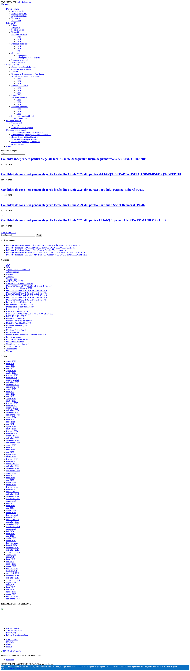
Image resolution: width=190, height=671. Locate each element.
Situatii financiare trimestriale (18, 344)
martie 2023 (11, 457)
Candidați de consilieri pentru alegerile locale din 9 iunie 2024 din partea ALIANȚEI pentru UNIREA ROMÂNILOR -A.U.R (84, 220)
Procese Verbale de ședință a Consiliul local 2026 (26, 335)
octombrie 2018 (12, 578)
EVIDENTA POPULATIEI (17, 311)
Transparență (16, 123)
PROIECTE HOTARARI (17, 339)
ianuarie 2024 (11, 433)
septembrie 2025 (13, 387)
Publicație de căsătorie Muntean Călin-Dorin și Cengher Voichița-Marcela (36, 250)
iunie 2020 (10, 533)
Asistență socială (18, 62)
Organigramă (22, 55)
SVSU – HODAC (13, 346)
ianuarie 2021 (11, 517)
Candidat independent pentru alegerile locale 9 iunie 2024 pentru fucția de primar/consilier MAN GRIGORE (73, 159)
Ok (5, 669)
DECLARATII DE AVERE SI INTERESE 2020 (26, 290)
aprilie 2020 (11, 538)
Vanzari (9, 351)
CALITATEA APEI (14, 281)
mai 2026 (10, 368)
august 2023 (11, 445)
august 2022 (11, 473)
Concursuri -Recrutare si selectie (19, 283)
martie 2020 (11, 540)
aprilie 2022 (11, 482)
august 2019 (11, 554)
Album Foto (16, 20)
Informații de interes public (22, 128)
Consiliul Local (12, 65)
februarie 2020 (12, 543)
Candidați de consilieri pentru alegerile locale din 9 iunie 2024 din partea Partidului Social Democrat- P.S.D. (73, 205)
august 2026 (11, 361)
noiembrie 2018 (12, 575)
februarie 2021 (12, 515)
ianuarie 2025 (11, 405)
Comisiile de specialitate (21, 69)
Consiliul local (12, 639)
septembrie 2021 (13, 499)
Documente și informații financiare (25, 141)
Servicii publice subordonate (28, 58)
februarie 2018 (12, 596)
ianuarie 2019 (11, 571)
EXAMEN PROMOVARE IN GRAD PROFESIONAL (29, 314)
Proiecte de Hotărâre (19, 86)
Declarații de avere (19, 34)
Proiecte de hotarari (14, 337)
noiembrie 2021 (12, 494)
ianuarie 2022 (11, 489)
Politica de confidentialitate (17, 635)
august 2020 (11, 529)
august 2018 (11, 582)
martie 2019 (11, 566)
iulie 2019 (10, 557)
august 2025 (11, 389)
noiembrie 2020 (12, 522)
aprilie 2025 (11, 398)
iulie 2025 (10, 391)
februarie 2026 (12, 375)
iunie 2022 (10, 478)
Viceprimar (15, 27)
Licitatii (9, 328)
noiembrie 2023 (12, 438)
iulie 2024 (10, 419)
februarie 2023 (12, 459)
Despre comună (12, 9)
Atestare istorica (17, 11)
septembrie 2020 (13, 526)
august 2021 (11, 501)
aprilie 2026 (11, 370)
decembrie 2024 (12, 408)
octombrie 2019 (12, 550)
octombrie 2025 (12, 384)
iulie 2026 (10, 363)
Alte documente (17, 144)
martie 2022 (11, 485)
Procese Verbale (17, 95)
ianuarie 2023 (11, 461)
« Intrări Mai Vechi (8, 232)
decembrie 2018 (12, 573)
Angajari (9, 274)
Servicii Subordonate (19, 118)
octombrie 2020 (12, 524)
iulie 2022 (10, 475)
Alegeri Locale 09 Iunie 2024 (18, 269)
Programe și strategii (19, 60)
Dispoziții (15, 32)
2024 (19, 37)
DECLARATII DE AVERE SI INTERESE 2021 (26, 293)
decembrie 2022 (12, 464)
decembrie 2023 (12, 436)
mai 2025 (10, 396)
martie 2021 (11, 512)
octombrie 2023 (12, 440)
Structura (10, 642)
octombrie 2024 (12, 412)
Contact (9, 146)
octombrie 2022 (12, 468)
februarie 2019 (12, 568)
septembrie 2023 (13, 443)
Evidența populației (19, 16)
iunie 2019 (10, 559)
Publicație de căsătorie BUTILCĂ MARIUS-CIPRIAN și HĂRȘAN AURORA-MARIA (43, 245)
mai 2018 (10, 589)
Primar (14, 25)
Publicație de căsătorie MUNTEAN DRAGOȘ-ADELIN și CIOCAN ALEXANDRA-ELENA (45, 252)
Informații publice (13, 121)
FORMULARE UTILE (16, 316)
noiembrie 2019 (12, 547)
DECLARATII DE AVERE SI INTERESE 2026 (26, 300)
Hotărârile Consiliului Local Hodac (25, 76)
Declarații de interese (19, 44)
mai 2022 (10, 480)
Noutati (9, 646)
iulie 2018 (10, 585)
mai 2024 (10, 424)
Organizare (15, 53)
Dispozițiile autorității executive (24, 139)
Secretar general (17, 30)
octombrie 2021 (12, 496)
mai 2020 (10, 536)
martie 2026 (11, 373)
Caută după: (6, 235)
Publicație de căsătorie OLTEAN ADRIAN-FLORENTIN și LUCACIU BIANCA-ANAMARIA (46, 255)
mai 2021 (10, 508)
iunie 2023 (10, 450)
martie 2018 (11, 594)
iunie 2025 (10, 394)
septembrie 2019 (13, 552)
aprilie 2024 (11, 426)
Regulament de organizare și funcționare (27, 74)
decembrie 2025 (12, 380)
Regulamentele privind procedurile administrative (31, 135)
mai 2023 (10, 452)
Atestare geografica (19, 13)
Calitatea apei (11, 279)
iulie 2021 (10, 503)
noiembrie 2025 (12, 382)
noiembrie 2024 (12, 410)
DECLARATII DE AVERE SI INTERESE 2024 (26, 295)
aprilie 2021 (11, 510)
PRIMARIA (11, 23)
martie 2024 (11, 429)
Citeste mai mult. (14, 669)
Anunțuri (15, 125)
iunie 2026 (10, 366)
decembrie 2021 (12, 492)
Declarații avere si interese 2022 (19, 288)
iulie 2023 (10, 447)
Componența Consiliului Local (23, 67)
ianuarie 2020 (11, 545)
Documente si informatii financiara (20, 304)
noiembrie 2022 (12, 466)
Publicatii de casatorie (15, 342)
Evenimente (16, 18)
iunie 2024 (10, 422)
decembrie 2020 (12, 519)
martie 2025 (11, 401)
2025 (19, 39)
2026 (19, 41)
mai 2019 (10, 561)
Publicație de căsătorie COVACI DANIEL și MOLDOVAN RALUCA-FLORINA (40, 248)
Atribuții (14, 72)
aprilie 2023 (11, 454)
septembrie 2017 (13, 599)
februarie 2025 (12, 403)
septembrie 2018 (13, 580)
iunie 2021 (10, 506)
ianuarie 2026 (11, 377)
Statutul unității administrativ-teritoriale (27, 132)
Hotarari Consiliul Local (16, 318)
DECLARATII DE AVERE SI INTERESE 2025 (26, 297)
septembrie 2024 (13, 415)
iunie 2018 (10, 587)
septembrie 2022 (13, 471)
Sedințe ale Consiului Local (22, 116)
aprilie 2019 (11, 564)
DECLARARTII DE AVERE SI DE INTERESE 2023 (29, 286)
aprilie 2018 (11, 592)
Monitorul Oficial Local (16, 130)
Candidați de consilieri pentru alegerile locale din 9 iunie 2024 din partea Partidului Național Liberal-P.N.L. (73, 189)
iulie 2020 (10, 531)
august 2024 (11, 417)
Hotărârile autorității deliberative (24, 137)
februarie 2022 (12, 487)
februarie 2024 (12, 431)
